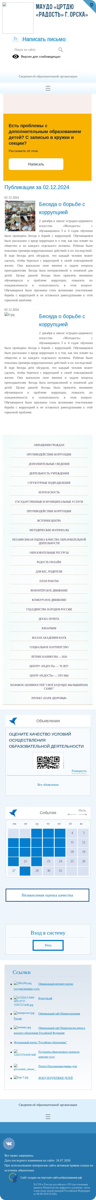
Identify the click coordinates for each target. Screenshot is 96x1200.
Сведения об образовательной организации (48, 76)
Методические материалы (49, 530)
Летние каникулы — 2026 (49, 656)
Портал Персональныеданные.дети (57, 1066)
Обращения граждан (49, 445)
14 (24, 852)
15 (36, 852)
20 (13, 861)
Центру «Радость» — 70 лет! (49, 666)
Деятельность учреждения (49, 473)
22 (36, 861)
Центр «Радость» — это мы (49, 675)
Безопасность (49, 492)
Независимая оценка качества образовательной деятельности (49, 541)
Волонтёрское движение (49, 590)
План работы (49, 581)
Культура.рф (45, 998)
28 (24, 870)
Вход (48, 945)
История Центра (49, 520)
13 (13, 852)
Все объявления (48, 784)
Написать (36, 164)
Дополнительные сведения (49, 464)
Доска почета (49, 618)
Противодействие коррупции (49, 454)
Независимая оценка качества (47, 895)
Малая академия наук (49, 637)
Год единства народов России (49, 609)
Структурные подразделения (49, 483)
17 (59, 852)
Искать (61, 49)
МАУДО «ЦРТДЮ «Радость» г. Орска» (62, 11)
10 (59, 842)
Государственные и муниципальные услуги (49, 501)
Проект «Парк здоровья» (49, 698)
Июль (82, 810)
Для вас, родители (49, 571)
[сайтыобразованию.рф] (89, 7)
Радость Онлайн (49, 562)
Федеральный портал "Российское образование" (40, 1042)
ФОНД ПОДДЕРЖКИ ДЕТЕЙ (55, 1078)
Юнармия (49, 628)
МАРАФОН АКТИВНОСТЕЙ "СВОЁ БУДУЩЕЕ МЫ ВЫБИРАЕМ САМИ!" (49, 687)
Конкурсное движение (49, 600)
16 (48, 852)
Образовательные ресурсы (49, 552)
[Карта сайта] (15, 38)
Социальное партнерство (49, 647)
